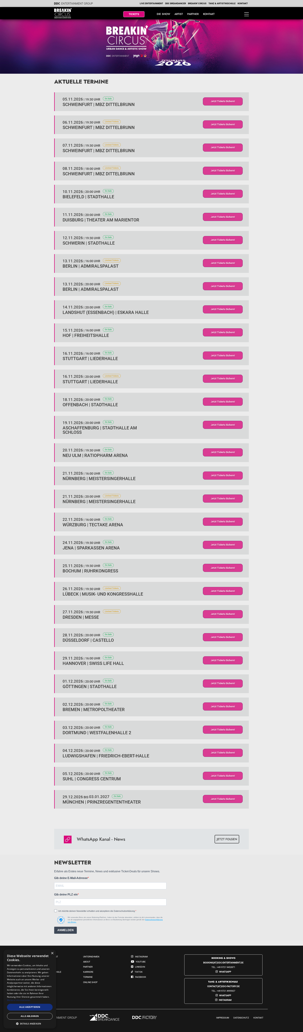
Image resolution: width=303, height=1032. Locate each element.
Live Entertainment (151, 3)
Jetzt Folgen (227, 839)
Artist (178, 14)
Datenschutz (241, 1017)
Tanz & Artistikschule (221, 3)
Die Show (163, 14)
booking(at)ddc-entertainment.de (223, 962)
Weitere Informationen (18, 1000)
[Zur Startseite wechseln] (69, 13)
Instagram (225, 1000)
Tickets (134, 14)
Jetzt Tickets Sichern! (223, 101)
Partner (193, 14)
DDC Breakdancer (175, 3)
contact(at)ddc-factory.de (223, 986)
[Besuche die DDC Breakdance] (104, 1017)
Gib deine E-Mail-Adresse (71, 878)
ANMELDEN (65, 930)
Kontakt (243, 3)
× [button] (52, 953)
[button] (30, 1023)
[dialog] (30, 989)
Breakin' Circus (197, 3)
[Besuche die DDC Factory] (144, 1018)
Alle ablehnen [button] (30, 1016)
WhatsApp (225, 971)
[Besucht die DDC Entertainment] (56, 1018)
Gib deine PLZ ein (66, 894)
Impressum (222, 1017)
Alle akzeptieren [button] (29, 1007)
